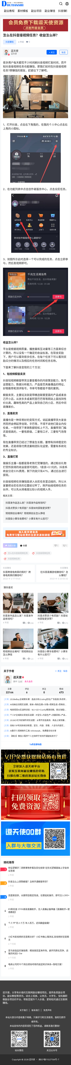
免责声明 (47, 1010)
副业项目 (36, 10)
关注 (53, 52)
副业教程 (9, 10)
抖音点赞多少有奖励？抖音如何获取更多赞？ (29, 507)
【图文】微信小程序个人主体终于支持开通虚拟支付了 (31, 736)
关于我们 (24, 1010)
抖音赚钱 (63, 10)
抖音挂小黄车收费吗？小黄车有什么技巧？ (28, 518)
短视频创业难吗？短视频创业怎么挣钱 (25, 513)
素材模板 (23, 10)
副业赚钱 (50, 10)
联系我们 (35, 1010)
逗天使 (32, 1059)
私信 (64, 52)
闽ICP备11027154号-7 (49, 1059)
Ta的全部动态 (35, 744)
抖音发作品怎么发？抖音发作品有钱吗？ (26, 502)
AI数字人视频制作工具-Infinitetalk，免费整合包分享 (30, 731)
